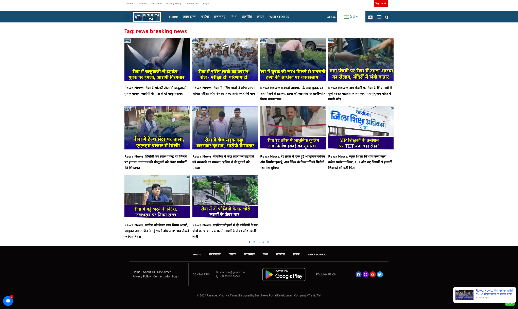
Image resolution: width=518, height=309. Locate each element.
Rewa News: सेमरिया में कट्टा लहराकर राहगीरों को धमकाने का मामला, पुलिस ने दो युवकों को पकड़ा (223, 162)
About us (142, 3)
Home (129, 3)
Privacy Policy (173, 3)
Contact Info (192, 3)
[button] (126, 17)
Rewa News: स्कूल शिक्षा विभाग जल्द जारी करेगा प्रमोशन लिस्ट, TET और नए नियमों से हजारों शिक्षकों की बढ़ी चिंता (360, 162)
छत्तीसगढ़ (219, 17)
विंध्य (234, 17)
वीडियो (205, 17)
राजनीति (247, 17)
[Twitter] (380, 274)
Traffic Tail (314, 295)
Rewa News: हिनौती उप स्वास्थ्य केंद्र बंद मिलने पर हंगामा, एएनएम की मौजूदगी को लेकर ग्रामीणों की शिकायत (155, 162)
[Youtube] (373, 274)
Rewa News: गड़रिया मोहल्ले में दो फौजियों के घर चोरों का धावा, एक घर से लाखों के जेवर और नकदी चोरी (225, 231)
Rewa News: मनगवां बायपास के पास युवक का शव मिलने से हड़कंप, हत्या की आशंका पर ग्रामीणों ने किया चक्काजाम (293, 93)
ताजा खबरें (189, 17)
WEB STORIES (279, 17)
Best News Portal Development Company (280, 295)
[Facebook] (359, 274)
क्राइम (260, 17)
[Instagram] (366, 274)
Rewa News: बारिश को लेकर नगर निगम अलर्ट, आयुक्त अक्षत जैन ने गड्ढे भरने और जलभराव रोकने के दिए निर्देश (156, 231)
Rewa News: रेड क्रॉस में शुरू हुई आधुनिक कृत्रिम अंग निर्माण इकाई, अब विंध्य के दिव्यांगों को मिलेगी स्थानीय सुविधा (292, 162)
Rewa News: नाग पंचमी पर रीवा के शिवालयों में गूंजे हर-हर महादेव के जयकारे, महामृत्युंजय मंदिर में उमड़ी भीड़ (360, 93)
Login (206, 3)
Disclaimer (156, 3)
